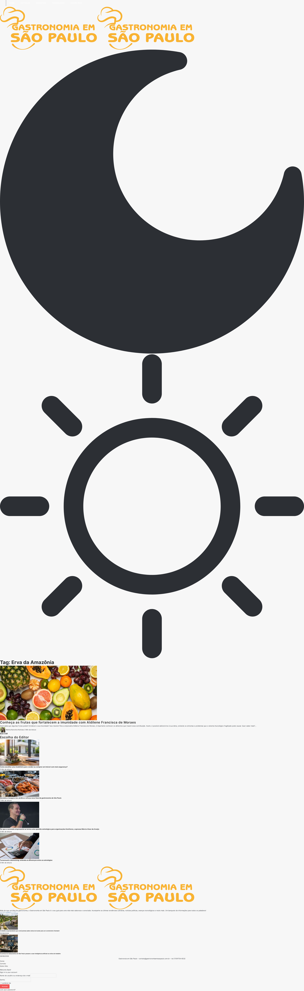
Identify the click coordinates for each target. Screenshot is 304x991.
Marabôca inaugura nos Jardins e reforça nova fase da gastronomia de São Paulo (30, 798)
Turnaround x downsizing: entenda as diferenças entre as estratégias (26, 860)
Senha (2, 980)
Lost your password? (8, 990)
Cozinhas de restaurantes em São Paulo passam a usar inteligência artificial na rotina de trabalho (30, 953)
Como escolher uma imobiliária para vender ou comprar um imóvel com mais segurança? (34, 767)
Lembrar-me (6, 983)
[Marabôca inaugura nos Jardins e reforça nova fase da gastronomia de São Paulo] (19, 784)
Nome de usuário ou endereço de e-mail (15, 976)
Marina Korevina (11, 730)
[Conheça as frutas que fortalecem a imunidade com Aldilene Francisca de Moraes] (48, 693)
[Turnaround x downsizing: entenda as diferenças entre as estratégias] (19, 846)
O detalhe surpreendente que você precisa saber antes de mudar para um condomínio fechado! (30, 931)
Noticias (21, 730)
